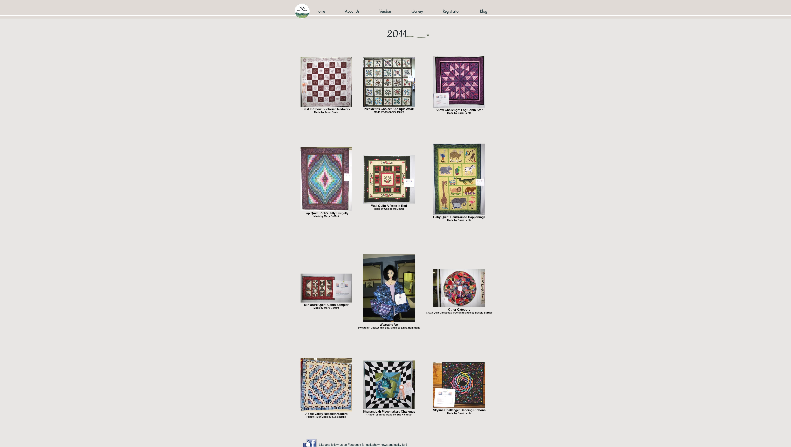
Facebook (354, 444)
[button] (417, 11)
